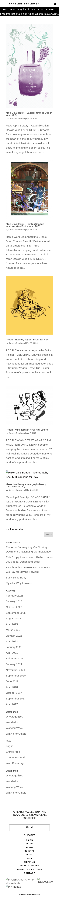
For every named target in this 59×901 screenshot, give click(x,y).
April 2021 (12, 652)
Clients (29, 851)
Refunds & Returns (29, 869)
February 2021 (14, 658)
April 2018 (12, 687)
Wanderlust (12, 722)
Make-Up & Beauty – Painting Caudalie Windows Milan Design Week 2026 (25, 225)
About (29, 844)
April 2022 (12, 641)
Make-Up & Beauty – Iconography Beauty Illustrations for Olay (26, 485)
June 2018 (12, 681)
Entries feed (13, 751)
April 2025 (12, 624)
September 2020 (16, 675)
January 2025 (14, 635)
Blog (29, 847)
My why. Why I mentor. (19, 583)
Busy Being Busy (16, 577)
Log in (9, 746)
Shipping (29, 862)
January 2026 (14, 601)
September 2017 (16, 698)
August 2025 (13, 618)
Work (29, 855)
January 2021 (14, 664)
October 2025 (14, 607)
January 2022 (14, 647)
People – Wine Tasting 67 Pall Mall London (27, 430)
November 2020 (15, 670)
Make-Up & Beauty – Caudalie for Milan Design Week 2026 (29, 114)
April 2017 (12, 704)
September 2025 (16, 612)
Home (29, 840)
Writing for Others (16, 733)
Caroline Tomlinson (17, 118)
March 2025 (13, 630)
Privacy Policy (29, 866)
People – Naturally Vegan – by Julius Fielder (27, 340)
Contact (29, 873)
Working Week (14, 728)
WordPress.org (15, 763)
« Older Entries (14, 529)
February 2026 (14, 595)
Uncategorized (14, 716)
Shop (29, 858)
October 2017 (14, 692)
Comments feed (15, 757)
